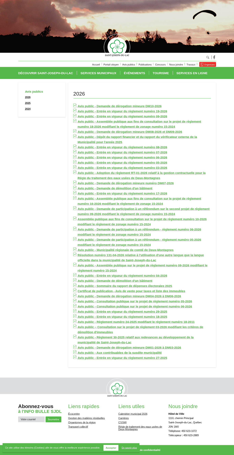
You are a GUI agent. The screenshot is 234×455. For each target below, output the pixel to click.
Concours (160, 64)
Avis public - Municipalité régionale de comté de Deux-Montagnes (126, 250)
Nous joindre (176, 64)
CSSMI (122, 422)
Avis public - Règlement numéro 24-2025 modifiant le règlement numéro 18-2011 (136, 322)
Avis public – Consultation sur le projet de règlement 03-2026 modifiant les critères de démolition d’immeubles (140, 329)
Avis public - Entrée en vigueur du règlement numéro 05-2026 (122, 162)
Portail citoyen (111, 64)
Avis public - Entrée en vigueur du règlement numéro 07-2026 (122, 152)
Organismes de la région (82, 422)
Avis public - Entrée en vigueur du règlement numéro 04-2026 (122, 275)
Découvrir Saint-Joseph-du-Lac (45, 73)
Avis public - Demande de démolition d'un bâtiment (115, 188)
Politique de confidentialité (144, 449)
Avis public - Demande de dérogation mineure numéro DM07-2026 (126, 183)
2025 (27, 103)
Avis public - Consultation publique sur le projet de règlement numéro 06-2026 (135, 306)
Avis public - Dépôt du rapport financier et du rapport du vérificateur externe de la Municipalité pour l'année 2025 (137, 139)
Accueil (96, 64)
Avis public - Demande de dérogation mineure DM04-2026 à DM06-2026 (129, 296)
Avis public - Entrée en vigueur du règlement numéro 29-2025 (122, 311)
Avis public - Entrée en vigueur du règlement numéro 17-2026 (122, 193)
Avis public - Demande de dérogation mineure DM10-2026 (120, 106)
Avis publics (128, 64)
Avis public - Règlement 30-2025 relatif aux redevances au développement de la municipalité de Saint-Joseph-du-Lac (136, 340)
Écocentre (74, 413)
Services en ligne (191, 73)
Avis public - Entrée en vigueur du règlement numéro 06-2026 (122, 157)
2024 (27, 108)
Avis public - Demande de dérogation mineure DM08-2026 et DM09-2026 (130, 132)
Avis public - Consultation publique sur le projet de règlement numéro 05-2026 (135, 301)
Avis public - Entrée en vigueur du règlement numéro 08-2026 (122, 147)
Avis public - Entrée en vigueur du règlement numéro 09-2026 (122, 116)
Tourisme (161, 73)
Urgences (209, 64)
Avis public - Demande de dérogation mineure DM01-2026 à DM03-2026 (129, 347)
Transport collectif (78, 426)
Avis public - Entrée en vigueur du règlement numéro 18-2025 (122, 317)
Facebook (214, 57)
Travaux (191, 64)
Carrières (123, 418)
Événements (134, 73)
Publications (145, 64)
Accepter (111, 447)
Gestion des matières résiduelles (86, 418)
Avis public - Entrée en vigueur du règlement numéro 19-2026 (122, 111)
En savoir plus (129, 447)
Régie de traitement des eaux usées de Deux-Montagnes (140, 428)
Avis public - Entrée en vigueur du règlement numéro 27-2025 (122, 358)
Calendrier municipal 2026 (132, 413)
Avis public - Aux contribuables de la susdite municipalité (120, 352)
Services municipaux (98, 73)
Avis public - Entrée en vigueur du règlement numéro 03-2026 (122, 168)
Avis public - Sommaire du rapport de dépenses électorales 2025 (125, 286)
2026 (27, 97)
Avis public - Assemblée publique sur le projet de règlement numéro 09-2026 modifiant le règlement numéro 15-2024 (142, 268)
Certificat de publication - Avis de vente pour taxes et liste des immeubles (131, 291)
